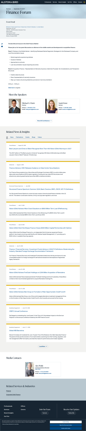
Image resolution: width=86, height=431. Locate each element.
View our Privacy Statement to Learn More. (10, 424)
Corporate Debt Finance (13, 394)
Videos (40, 137)
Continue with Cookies (65, 428)
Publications (19, 137)
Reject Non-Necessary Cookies (66, 425)
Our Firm (70, 2)
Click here (11, 87)
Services (55, 2)
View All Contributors (43, 120)
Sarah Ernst (63, 103)
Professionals (48, 2)
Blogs (33, 137)
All (7, 137)
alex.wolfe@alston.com (45, 373)
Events (27, 137)
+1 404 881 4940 (67, 107)
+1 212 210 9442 (43, 371)
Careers (80, 2)
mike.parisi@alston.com (32, 109)
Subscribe (71, 413)
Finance (8, 391)
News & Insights (62, 2)
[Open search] (84, 2)
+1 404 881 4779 (30, 107)
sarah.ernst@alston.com (68, 109)
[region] (43, 425)
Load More (42, 346)
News (11, 137)
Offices (75, 2)
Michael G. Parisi (28, 103)
